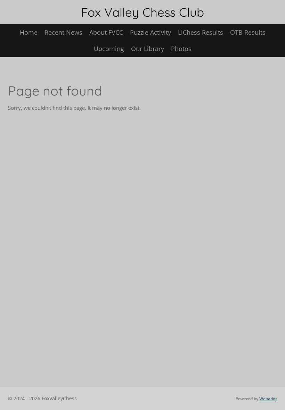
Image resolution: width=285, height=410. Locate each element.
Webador (268, 398)
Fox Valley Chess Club (142, 12)
